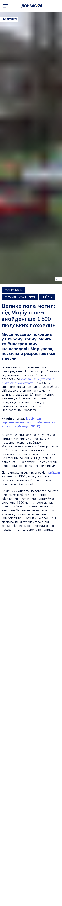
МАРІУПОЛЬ (13, 289)
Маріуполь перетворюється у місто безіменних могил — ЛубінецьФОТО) (28, 422)
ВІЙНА (47, 296)
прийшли (53, 472)
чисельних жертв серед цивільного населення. (28, 381)
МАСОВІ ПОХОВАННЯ (20, 296)
